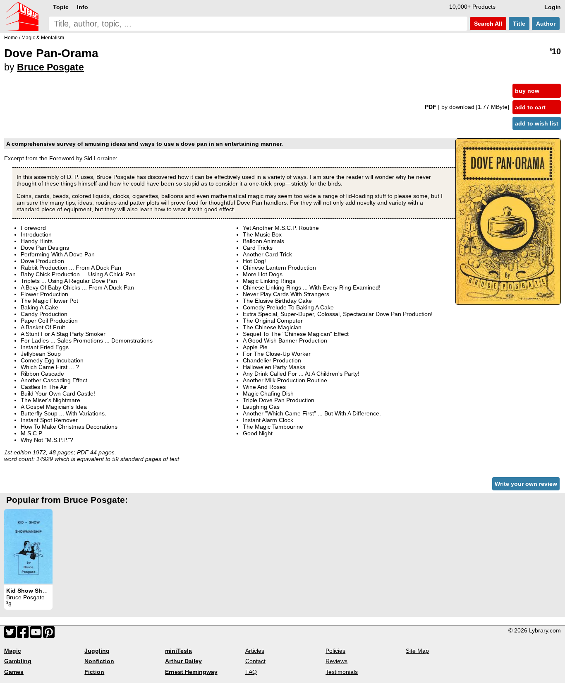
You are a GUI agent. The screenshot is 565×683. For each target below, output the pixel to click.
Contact (255, 661)
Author (545, 23)
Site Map (417, 650)
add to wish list (536, 123)
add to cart (530, 107)
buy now (527, 90)
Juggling (97, 650)
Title (519, 23)
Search (487, 23)
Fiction (94, 672)
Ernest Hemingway (191, 672)
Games (14, 672)
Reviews (336, 661)
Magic (12, 650)
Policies (335, 650)
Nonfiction (99, 661)
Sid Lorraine (100, 158)
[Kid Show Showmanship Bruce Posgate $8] (28, 546)
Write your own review (526, 483)
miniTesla (178, 650)
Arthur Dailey (183, 661)
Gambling (17, 661)
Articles (254, 650)
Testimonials (342, 672)
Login (552, 7)
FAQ (251, 672)
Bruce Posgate (50, 67)
